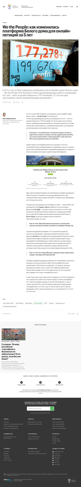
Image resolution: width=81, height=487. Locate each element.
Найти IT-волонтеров (58, 426)
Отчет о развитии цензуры (11, 426)
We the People (42, 116)
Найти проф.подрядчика (59, 428)
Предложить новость (34, 451)
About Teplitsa (8, 460)
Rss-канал (57, 464)
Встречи (65, 6)
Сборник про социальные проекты (13, 424)
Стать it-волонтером (33, 436)
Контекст (27, 15)
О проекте (6, 451)
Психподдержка (55, 15)
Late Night (36, 209)
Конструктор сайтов (58, 422)
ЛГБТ (45, 303)
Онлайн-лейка (56, 441)
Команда (6, 453)
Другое (64, 15)
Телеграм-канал (59, 451)
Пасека (54, 443)
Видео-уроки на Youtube (35, 422)
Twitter (57, 462)
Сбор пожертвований (58, 424)
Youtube (57, 460)
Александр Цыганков (9, 118)
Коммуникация (38, 303)
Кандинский (55, 439)
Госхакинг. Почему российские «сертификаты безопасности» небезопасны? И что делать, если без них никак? (11, 351)
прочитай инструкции (43, 390)
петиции (51, 303)
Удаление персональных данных (37, 453)
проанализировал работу (40, 119)
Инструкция (5, 341)
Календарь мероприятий (35, 424)
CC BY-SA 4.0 (16, 475)
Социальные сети (60, 303)
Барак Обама (28, 303)
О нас (71, 6)
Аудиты (54, 436)
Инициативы (19, 15)
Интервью (45, 15)
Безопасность (36, 15)
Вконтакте (57, 458)
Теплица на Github (33, 439)
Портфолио (7, 458)
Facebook (57, 453)
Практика (59, 6)
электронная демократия (9, 306)
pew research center (8, 303)
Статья (5, 22)
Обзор (12, 341)
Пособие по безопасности (11, 428)
